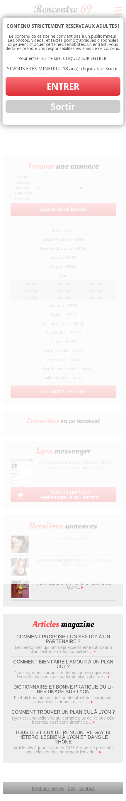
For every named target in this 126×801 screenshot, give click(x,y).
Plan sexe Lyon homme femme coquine (75, 585)
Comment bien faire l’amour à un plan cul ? (63, 664)
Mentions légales (48, 788)
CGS (72, 788)
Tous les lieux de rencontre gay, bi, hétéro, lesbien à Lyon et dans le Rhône (63, 737)
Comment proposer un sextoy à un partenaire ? (63, 639)
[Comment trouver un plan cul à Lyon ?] (94, 722)
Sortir (63, 106)
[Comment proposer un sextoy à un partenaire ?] (95, 651)
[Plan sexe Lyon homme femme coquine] (20, 596)
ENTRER (63, 86)
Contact (86, 788)
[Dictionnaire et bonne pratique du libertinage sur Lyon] (92, 701)
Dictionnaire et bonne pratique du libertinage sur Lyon (63, 689)
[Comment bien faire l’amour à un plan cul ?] (109, 676)
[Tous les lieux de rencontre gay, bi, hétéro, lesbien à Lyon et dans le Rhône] (100, 752)
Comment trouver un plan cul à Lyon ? (63, 712)
